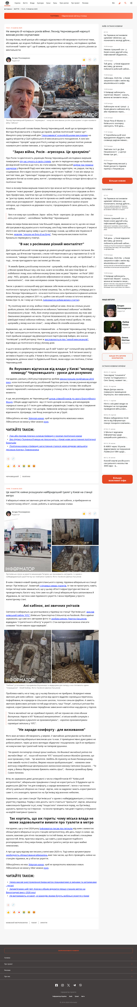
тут (46, 421)
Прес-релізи (64, 3)
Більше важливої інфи (117, 479)
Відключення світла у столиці (74, 16)
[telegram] (74, 985)
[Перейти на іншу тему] (119, 3)
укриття (43, 923)
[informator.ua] (7, 3)
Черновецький (12, 476)
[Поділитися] (90, 59)
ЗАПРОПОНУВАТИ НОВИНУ (68, 951)
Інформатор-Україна (59, 996)
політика (26, 476)
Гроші (48, 3)
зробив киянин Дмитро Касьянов (68, 618)
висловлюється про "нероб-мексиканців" (66, 339)
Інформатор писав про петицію (56, 828)
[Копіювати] (95, 59)
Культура (40, 3)
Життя (25, 3)
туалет (34, 923)
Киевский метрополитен (17, 923)
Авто (83, 996)
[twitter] (68, 985)
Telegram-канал (36, 418)
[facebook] (56, 985)
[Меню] (131, 3)
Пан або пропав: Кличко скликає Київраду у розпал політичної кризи (45, 435)
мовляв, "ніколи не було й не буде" (32, 234)
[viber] (80, 985)
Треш (55, 3)
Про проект (75, 3)
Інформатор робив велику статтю (61, 299)
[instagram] (62, 985)
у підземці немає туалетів (53, 585)
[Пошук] (125, 3)
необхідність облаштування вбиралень (27, 855)
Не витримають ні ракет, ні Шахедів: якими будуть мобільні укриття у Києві (49, 895)
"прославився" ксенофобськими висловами (65, 135)
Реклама (85, 3)
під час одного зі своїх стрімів (35, 161)
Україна (17, 3)
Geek (70, 996)
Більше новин (117, 180)
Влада (32, 3)
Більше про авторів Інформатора (117, 357)
